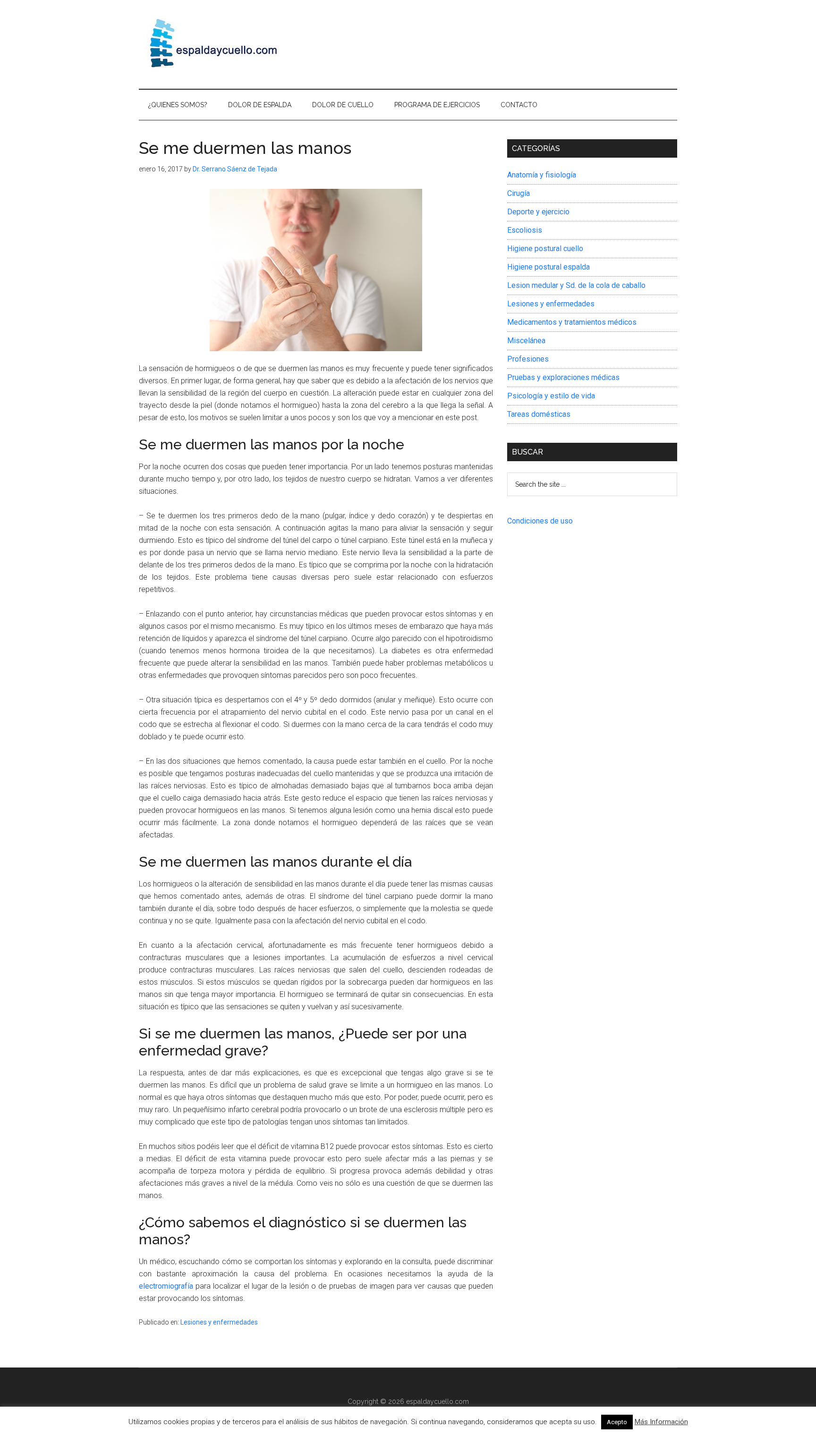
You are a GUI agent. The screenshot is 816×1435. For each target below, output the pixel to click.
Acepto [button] (617, 1422)
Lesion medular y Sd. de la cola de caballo (576, 285)
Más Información (661, 1422)
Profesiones (528, 359)
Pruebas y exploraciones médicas (563, 377)
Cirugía (518, 193)
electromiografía (166, 1286)
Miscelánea (526, 340)
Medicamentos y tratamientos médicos (572, 322)
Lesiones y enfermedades (219, 1322)
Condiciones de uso (540, 520)
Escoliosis (524, 230)
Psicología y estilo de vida (551, 395)
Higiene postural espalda (548, 266)
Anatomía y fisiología (541, 174)
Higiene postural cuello (545, 248)
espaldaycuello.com (437, 1401)
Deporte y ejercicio (538, 211)
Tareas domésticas (538, 414)
